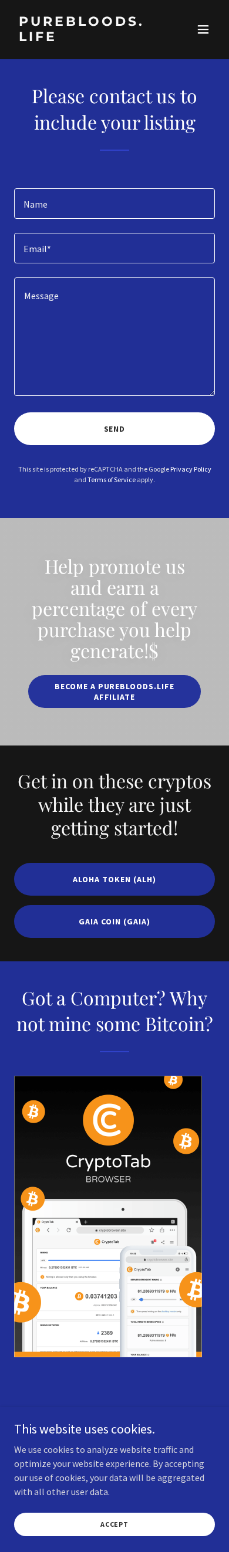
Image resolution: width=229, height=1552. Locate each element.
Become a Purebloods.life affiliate (115, 691)
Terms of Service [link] (111, 479)
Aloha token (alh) (114, 879)
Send (115, 428)
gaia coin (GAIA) (114, 921)
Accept (114, 1524)
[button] (203, 29)
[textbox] (114, 203)
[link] (84, 37)
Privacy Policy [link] (190, 469)
